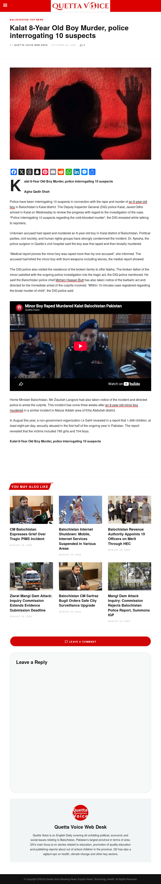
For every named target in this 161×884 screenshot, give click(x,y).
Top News (37, 19)
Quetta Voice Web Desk (31, 44)
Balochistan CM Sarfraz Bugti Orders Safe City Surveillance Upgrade (78, 600)
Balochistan (19, 19)
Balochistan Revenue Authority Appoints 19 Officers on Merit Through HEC (126, 536)
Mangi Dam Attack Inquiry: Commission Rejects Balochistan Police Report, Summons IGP (129, 605)
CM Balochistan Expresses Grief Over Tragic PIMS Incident (28, 534)
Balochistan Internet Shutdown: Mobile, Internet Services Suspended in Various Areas (77, 539)
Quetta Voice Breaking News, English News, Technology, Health (80, 879)
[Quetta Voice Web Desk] (80, 812)
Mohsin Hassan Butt (70, 280)
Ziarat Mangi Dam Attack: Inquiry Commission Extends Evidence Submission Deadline (31, 603)
